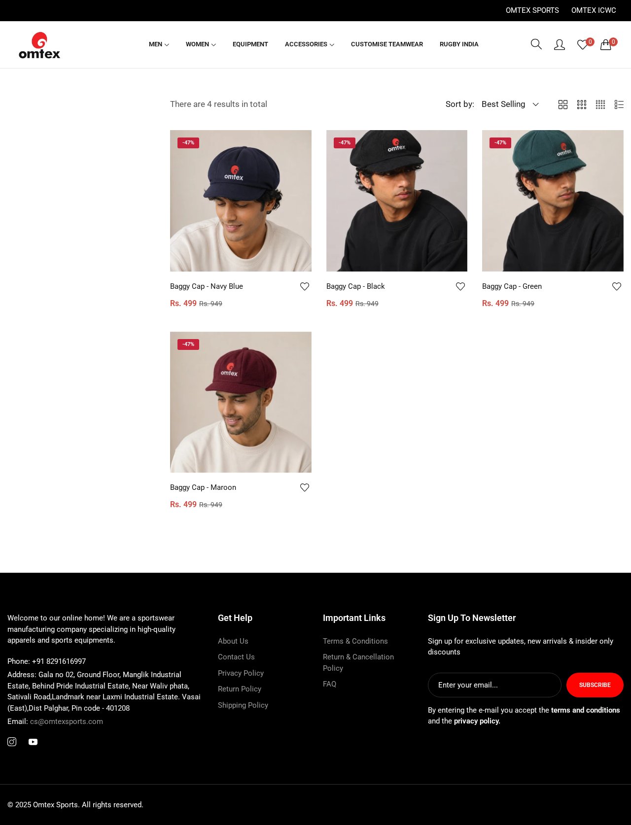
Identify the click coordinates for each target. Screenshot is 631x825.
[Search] (536, 44)
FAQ (329, 684)
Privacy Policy (241, 673)
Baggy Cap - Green (512, 286)
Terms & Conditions (355, 641)
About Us (233, 641)
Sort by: (460, 104)
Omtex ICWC (593, 10)
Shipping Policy (243, 705)
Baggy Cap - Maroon (203, 487)
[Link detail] (11, 742)
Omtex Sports (532, 10)
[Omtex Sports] (39, 44)
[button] (304, 286)
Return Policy (239, 689)
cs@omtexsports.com (55, 721)
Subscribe (595, 685)
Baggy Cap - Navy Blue (206, 286)
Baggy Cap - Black (355, 286)
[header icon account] (559, 44)
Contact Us (236, 657)
